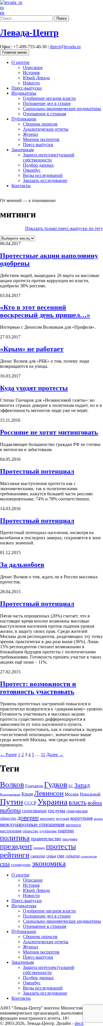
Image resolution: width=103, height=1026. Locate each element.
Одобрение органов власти (49, 98)
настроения (10, 830)
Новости (31, 82)
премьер (39, 847)
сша (5, 864)
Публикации (23, 118)
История (31, 72)
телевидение (21, 865)
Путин (11, 801)
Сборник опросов (40, 124)
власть (77, 802)
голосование (34, 810)
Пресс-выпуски (26, 88)
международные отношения (32, 824)
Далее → (55, 754)
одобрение (48, 831)
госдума (56, 810)
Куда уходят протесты (34, 388)
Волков (12, 784)
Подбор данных (38, 165)
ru (2, 7)
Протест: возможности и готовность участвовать (38, 687)
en (2, 12)
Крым (27, 793)
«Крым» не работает (32, 349)
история (62, 818)
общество (30, 831)
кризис (98, 818)
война (95, 802)
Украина (52, 801)
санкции (38, 856)
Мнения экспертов (41, 139)
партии (66, 830)
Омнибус (32, 170)
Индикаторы (23, 93)
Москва (72, 793)
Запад (82, 785)
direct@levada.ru (65, 46)
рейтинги (14, 855)
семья (51, 856)
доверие (28, 817)
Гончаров (34, 785)
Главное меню (14, 52)
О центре (20, 62)
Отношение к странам (44, 113)
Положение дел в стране (47, 103)
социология (89, 856)
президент (16, 846)
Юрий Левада (36, 77)
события (73, 856)
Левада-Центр (29, 32)
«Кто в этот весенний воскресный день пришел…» (45, 311)
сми (60, 856)
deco (79, 1023)
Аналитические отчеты (45, 129)
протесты (61, 846)
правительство (46, 838)
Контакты (21, 185)
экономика (49, 863)
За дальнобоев (22, 564)
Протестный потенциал (37, 471)
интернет (47, 819)
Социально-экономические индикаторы (62, 108)
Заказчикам (22, 149)
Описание (33, 67)
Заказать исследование (45, 180)
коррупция (81, 818)
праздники (69, 839)
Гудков (55, 784)
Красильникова (10, 794)
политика (15, 838)
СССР (30, 803)
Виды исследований (43, 175)
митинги (73, 825)
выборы (10, 810)
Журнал (30, 134)
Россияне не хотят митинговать (49, 432)
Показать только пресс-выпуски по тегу (64, 228)
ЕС (70, 786)
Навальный (90, 793)
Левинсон (49, 793)
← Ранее (8, 754)
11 (43, 754)
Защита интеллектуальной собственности (48, 157)
